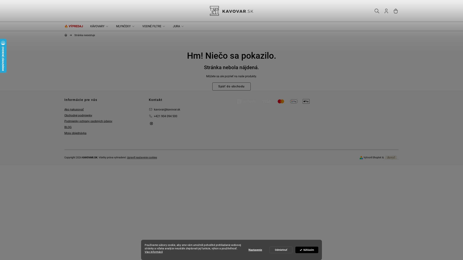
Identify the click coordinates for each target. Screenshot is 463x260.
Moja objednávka (75, 133)
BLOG (68, 127)
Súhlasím (308, 249)
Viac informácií (154, 251)
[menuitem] (75, 26)
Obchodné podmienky (78, 115)
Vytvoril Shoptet (372, 157)
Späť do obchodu (231, 86)
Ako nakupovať (74, 109)
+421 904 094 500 (165, 116)
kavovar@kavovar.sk (167, 109)
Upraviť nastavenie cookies (142, 157)
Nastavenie (255, 250)
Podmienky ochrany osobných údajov (88, 121)
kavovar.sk (151, 123)
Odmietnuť (281, 249)
